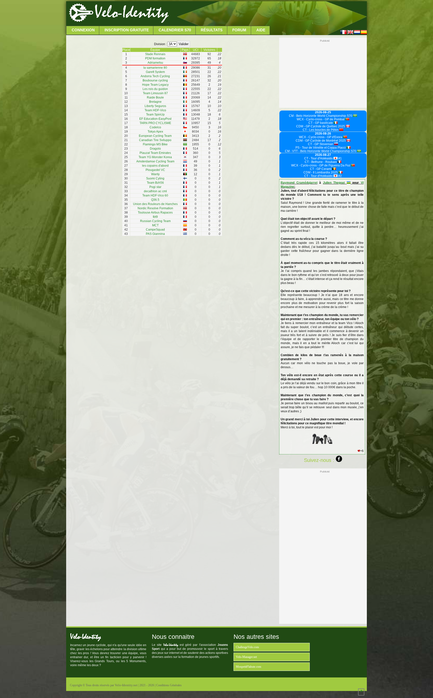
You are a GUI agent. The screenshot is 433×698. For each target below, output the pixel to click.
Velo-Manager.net (246, 657)
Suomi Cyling (155, 178)
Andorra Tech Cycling (155, 76)
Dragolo (155, 148)
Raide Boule (155, 97)
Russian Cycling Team (155, 221)
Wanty (155, 174)
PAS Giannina (155, 234)
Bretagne (155, 102)
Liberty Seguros (155, 106)
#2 (340, 176)
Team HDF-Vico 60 (155, 195)
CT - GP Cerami (321, 169)
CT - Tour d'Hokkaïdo (319, 158)
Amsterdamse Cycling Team (155, 161)
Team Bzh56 (155, 182)
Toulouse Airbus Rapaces (155, 212)
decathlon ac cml (155, 191)
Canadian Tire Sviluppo (155, 140)
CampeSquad (155, 229)
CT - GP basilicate (321, 123)
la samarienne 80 (155, 67)
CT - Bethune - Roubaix (321, 162)
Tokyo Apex (155, 131)
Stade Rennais (155, 54)
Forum (239, 30)
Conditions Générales (169, 685)
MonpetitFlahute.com (248, 666)
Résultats (212, 30)
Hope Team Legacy (155, 84)
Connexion (83, 30)
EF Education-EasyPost (155, 119)
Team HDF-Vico (155, 110)
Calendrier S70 (175, 30)
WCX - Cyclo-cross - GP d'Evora (321, 137)
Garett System (155, 72)
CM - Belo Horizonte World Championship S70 (321, 116)
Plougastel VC (155, 170)
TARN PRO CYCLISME (155, 123)
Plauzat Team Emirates (155, 153)
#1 (340, 158)
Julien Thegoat (335, 182)
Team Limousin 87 (155, 93)
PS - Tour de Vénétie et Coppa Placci (321, 147)
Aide (260, 30)
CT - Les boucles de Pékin (321, 130)
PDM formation (155, 58)
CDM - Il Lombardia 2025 (321, 172)
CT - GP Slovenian (321, 144)
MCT (155, 225)
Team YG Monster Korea (155, 157)
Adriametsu (155, 62)
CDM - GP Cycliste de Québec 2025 (321, 126)
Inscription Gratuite (126, 30)
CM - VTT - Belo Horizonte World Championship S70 (321, 151)
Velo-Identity (131, 12)
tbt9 (155, 217)
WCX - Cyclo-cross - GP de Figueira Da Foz (321, 165)
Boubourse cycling (155, 80)
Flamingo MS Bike (155, 144)
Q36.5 (155, 200)
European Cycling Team (155, 136)
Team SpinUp (155, 114)
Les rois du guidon (155, 89)
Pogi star (155, 187)
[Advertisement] (267, 14)
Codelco (155, 127)
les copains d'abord (155, 165)
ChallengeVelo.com (247, 647)
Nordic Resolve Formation (155, 208)
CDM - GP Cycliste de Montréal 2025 (321, 140)
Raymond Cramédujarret (299, 182)
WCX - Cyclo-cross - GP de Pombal (321, 119)
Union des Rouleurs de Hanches (155, 204)
